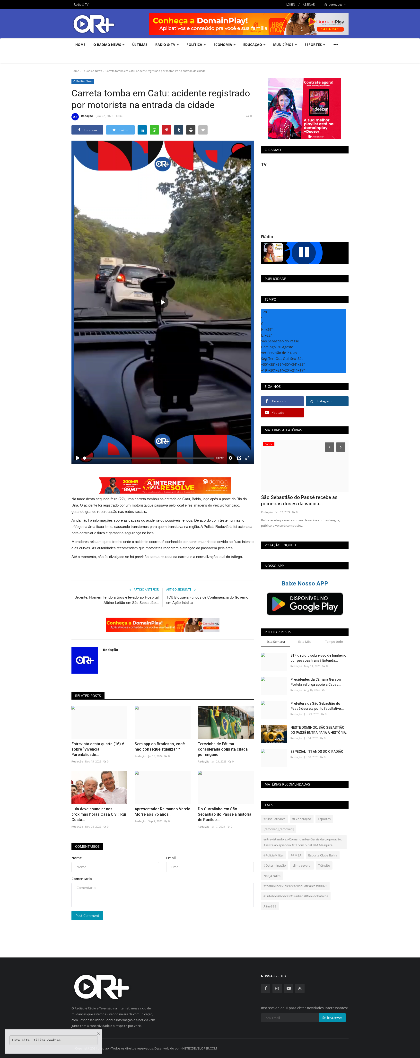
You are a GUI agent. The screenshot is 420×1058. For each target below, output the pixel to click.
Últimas (140, 44)
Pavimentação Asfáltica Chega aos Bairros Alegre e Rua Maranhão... (300, 500)
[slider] (148, 458)
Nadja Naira (271, 875)
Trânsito (324, 865)
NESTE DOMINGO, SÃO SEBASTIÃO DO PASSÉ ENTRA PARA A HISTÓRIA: (318, 730)
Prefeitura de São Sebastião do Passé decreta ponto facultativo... (317, 706)
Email (171, 857)
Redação (87, 116)
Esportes (324, 819)
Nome (76, 857)
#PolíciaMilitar (273, 855)
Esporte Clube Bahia (322, 855)
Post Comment (87, 915)
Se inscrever (332, 1017)
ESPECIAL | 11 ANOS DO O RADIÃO (316, 751)
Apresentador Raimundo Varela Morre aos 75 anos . (162, 812)
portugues (335, 4)
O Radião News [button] (107, 44)
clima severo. (302, 865)
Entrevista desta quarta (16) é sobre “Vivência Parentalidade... (97, 749)
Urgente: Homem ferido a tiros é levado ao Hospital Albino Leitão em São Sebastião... (117, 600)
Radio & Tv (165, 44)
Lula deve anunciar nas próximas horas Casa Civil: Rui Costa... (98, 814)
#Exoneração (301, 819)
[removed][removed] (278, 829)
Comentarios (87, 846)
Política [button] (194, 44)
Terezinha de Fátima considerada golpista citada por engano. (223, 749)
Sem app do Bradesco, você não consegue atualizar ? (160, 747)
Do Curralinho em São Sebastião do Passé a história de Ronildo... (224, 814)
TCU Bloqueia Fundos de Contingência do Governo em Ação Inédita (207, 600)
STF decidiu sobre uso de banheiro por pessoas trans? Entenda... (318, 657)
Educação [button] (253, 44)
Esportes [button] (314, 44)
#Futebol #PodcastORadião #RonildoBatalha (295, 896)
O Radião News (92, 71)
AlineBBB (269, 906)
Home (80, 44)
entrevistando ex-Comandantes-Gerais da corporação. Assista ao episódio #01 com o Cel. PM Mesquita (302, 842)
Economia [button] (223, 44)
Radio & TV (81, 4)
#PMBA (296, 855)
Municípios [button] (283, 44)
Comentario (81, 878)
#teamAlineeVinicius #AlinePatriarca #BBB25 (295, 886)
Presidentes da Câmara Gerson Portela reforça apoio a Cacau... (315, 681)
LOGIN (290, 4)
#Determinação (274, 865)
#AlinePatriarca (274, 819)
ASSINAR (309, 4)
